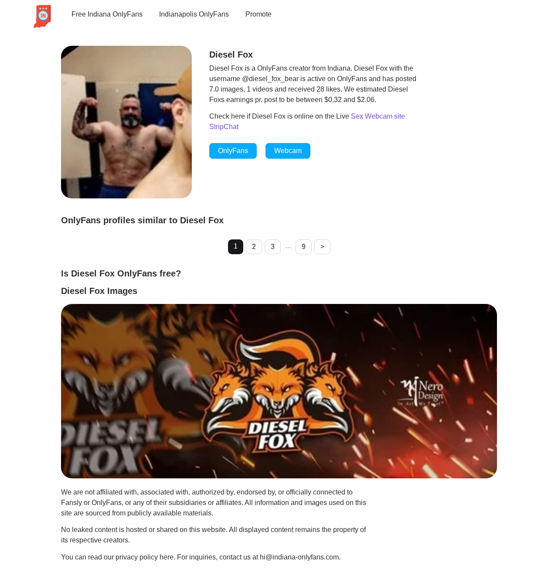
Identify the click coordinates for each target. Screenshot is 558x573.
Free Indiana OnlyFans (107, 14)
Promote (258, 14)
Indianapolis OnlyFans (194, 14)
